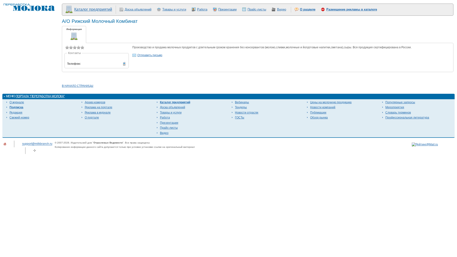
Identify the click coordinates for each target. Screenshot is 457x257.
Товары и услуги (174, 9)
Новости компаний (322, 107)
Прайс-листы (257, 9)
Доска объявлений (138, 9)
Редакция (16, 112)
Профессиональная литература (407, 117)
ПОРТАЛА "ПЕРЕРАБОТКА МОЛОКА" (40, 96)
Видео (281, 9)
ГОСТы (239, 117)
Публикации (318, 112)
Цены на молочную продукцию (331, 102)
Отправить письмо (149, 55)
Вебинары (242, 102)
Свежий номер (19, 117)
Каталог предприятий (93, 9)
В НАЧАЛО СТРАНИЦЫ (77, 86)
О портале (92, 117)
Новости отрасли (246, 112)
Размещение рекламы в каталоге (351, 9)
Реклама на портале (98, 107)
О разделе (307, 9)
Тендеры (241, 107)
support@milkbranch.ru (37, 144)
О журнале (17, 102)
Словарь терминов (398, 112)
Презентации (227, 9)
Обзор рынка (319, 117)
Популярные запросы (400, 102)
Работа (202, 9)
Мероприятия (394, 107)
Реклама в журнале (98, 112)
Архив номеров (95, 102)
